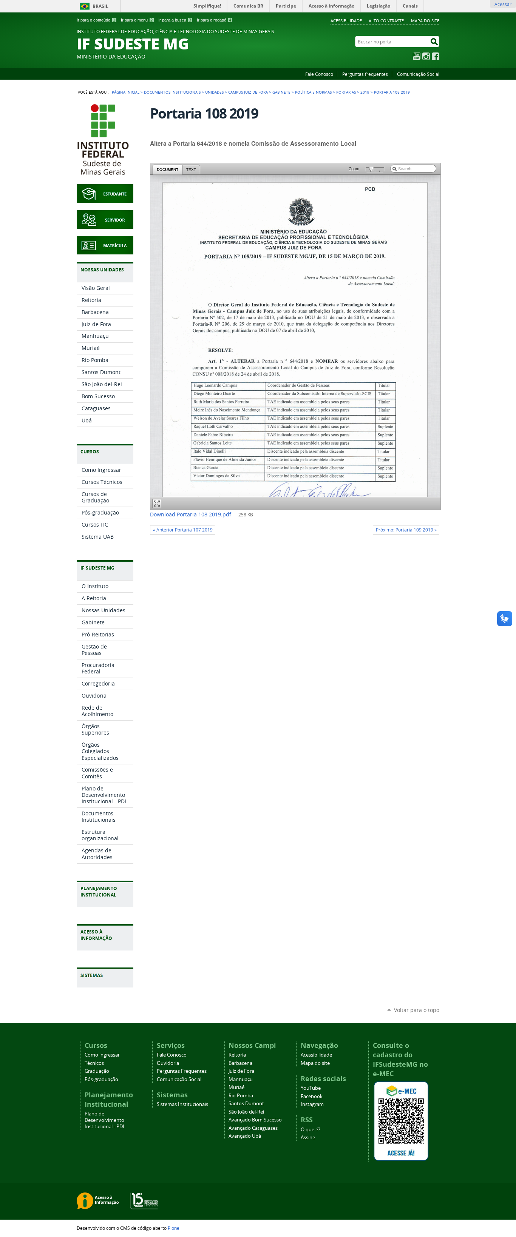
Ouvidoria (168, 1063)
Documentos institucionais (172, 92)
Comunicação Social (418, 74)
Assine (308, 1137)
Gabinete (281, 92)
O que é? (310, 1129)
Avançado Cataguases (253, 1128)
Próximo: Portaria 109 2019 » (406, 530)
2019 (364, 92)
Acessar (502, 4)
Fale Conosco (319, 74)
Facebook (435, 56)
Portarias (346, 92)
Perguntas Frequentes (182, 1071)
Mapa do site (425, 20)
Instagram (426, 56)
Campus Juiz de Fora (248, 92)
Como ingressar (102, 1055)
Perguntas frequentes (365, 74)
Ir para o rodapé (214, 20)
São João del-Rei (246, 1112)
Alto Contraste (386, 20)
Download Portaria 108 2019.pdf (191, 514)
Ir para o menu (137, 20)
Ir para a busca (174, 20)
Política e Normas (313, 92)
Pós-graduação (101, 1079)
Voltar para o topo (416, 1010)
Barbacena (240, 1063)
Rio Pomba (241, 1095)
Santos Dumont (246, 1103)
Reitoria (237, 1055)
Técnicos (94, 1063)
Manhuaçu (241, 1079)
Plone (173, 1228)
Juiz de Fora (241, 1071)
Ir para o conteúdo (96, 20)
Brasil (100, 6)
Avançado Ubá (245, 1136)
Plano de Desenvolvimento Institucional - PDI (104, 1120)
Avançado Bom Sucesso (255, 1120)
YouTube (416, 56)
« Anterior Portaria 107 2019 (183, 530)
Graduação (97, 1071)
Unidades (214, 92)
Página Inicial (125, 92)
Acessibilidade (346, 20)
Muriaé (236, 1087)
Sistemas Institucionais (182, 1104)
